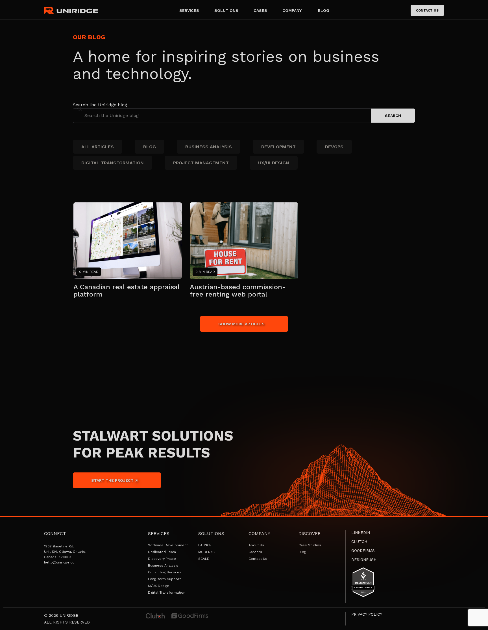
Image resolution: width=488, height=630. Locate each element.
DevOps (334, 146)
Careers (255, 552)
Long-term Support (164, 579)
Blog (149, 146)
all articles (97, 146)
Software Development (168, 545)
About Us (256, 545)
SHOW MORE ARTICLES (241, 324)
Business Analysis (208, 146)
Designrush (363, 559)
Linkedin (360, 532)
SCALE (203, 559)
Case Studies (310, 545)
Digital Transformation (112, 162)
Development (278, 146)
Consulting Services (164, 572)
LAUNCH (205, 545)
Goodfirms (363, 550)
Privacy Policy (366, 614)
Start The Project (113, 480)
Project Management (201, 162)
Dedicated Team (162, 552)
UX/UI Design (273, 162)
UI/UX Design (158, 586)
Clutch (359, 541)
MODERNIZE (208, 552)
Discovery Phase (162, 559)
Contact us (427, 10)
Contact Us (258, 559)
